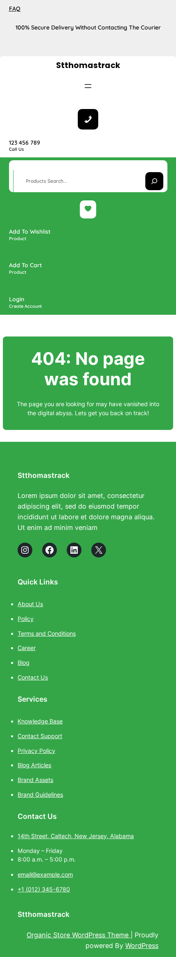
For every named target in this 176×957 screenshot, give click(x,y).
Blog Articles (34, 765)
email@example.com (45, 874)
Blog (23, 662)
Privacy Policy (36, 750)
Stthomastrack (88, 65)
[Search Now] (154, 181)
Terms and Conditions (47, 633)
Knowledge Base (40, 721)
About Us (30, 603)
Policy (26, 618)
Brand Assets (35, 779)
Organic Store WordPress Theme (79, 935)
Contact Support (40, 735)
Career (27, 647)
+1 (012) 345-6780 (44, 889)
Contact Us (33, 677)
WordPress (141, 945)
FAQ (14, 8)
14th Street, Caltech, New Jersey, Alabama (76, 835)
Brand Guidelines (40, 794)
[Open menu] (88, 86)
